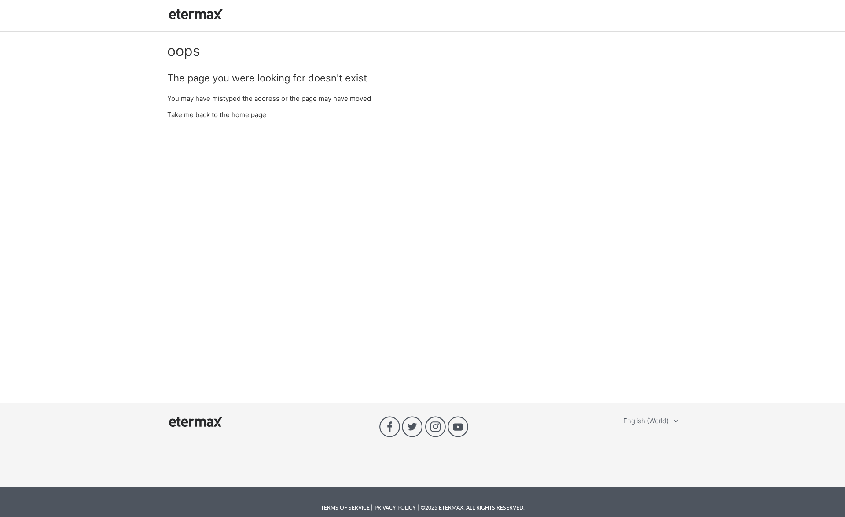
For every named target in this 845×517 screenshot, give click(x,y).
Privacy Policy (396, 507)
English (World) (646, 421)
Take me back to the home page (216, 115)
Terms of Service (346, 507)
